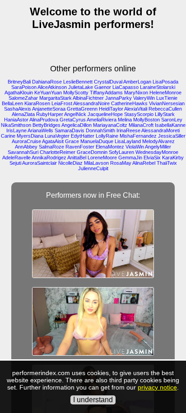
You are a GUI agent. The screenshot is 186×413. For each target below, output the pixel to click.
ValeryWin (144, 98)
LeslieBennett (78, 81)
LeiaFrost (61, 103)
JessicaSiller (172, 136)
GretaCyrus (73, 119)
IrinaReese (128, 130)
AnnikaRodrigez (49, 157)
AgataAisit (53, 141)
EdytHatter (82, 136)
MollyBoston (146, 119)
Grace (72, 141)
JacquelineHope (105, 114)
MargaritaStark (55, 98)
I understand (93, 400)
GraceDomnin (92, 152)
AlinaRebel (143, 163)
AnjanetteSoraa (48, 108)
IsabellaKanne (170, 125)
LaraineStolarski (157, 87)
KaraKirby (173, 157)
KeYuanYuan (48, 92)
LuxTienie (166, 98)
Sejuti (15, 163)
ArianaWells (40, 130)
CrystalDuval (108, 81)
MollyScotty (75, 92)
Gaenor (102, 87)
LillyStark (165, 114)
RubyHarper (49, 114)
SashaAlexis (17, 108)
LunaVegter (57, 136)
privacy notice (157, 387)
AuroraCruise (26, 141)
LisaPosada (165, 81)
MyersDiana (30, 136)
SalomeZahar (23, 98)
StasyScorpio (138, 114)
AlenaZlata (23, 114)
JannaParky (118, 98)
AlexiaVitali (135, 108)
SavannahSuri (23, 152)
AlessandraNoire (91, 103)
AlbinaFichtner (88, 98)
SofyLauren (121, 152)
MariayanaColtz (110, 125)
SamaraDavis (69, 130)
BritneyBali (19, 81)
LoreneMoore (102, 157)
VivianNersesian (167, 103)
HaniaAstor (16, 119)
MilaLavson (96, 163)
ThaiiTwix (167, 163)
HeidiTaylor (111, 108)
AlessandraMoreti (160, 130)
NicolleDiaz (70, 163)
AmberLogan (137, 81)
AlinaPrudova (43, 119)
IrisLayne (16, 130)
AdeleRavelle (16, 157)
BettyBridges (46, 125)
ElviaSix (152, 157)
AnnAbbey (26, 146)
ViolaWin (135, 146)
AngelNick (75, 114)
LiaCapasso (125, 87)
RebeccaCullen (165, 108)
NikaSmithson (16, 125)
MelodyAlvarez (158, 141)
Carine (8, 136)
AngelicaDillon (76, 125)
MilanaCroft (141, 125)
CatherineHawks (129, 103)
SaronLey (171, 119)
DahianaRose (47, 81)
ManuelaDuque (96, 141)
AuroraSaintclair (39, 163)
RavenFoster (79, 146)
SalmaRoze (51, 146)
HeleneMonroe (165, 92)
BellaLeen (12, 103)
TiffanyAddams (106, 92)
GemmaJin (130, 157)
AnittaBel (76, 157)
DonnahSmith (100, 130)
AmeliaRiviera (101, 119)
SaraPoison (24, 87)
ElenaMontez (110, 146)
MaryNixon (136, 92)
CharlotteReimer (57, 152)
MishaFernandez (138, 136)
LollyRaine (107, 136)
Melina (125, 119)
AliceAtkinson (52, 87)
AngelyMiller (158, 146)
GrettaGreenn (82, 108)
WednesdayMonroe (156, 152)
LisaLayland (128, 141)
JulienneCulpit (93, 168)
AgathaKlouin (19, 92)
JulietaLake (80, 87)
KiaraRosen (37, 103)
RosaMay (120, 163)
